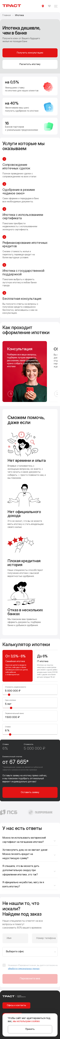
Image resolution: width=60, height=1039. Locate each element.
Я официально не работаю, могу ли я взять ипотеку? (23, 884)
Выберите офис (15, 951)
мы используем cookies (26, 1021)
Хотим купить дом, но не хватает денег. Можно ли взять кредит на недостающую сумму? (25, 854)
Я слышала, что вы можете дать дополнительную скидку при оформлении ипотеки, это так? (20, 870)
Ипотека (19, 15)
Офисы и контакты (16, 1005)
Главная (6, 15)
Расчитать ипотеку (30, 64)
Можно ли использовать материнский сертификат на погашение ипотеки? (24, 839)
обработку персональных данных (24, 968)
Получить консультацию (30, 52)
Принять (30, 1029)
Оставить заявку (30, 792)
